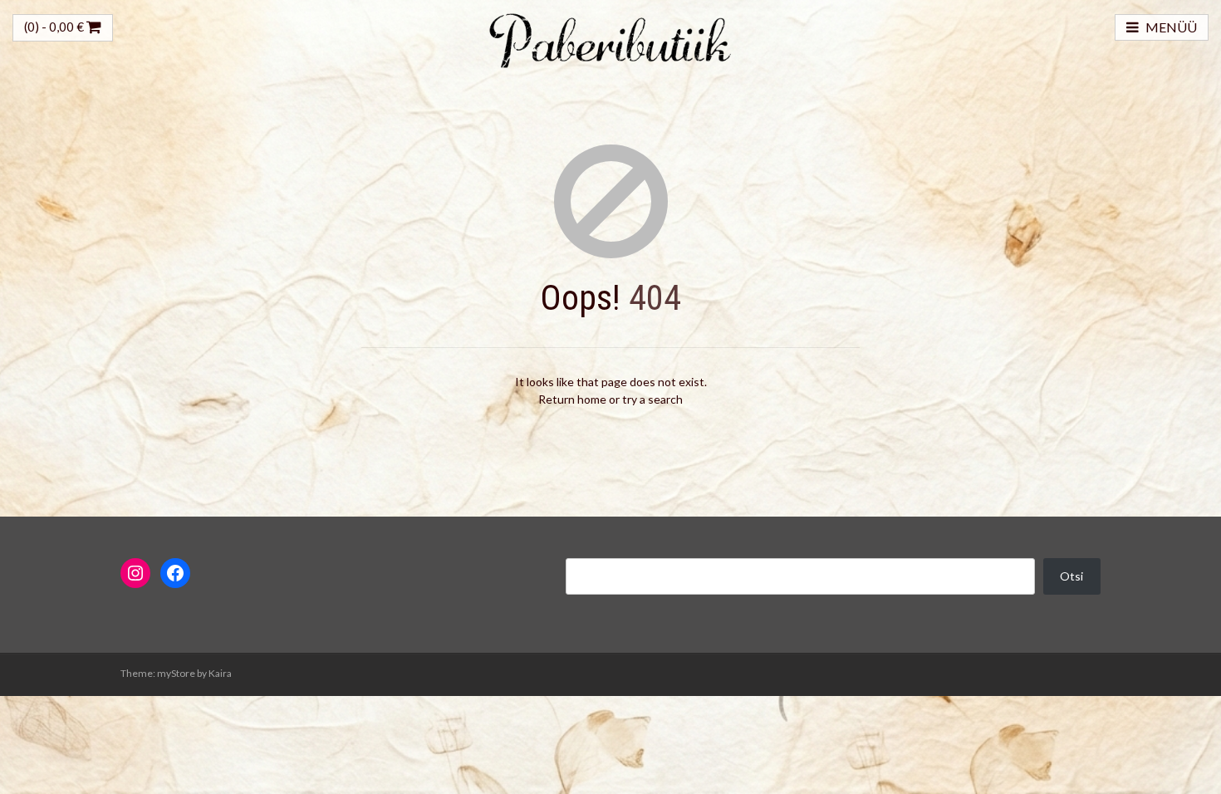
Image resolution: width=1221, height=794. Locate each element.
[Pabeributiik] (610, 38)
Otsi (1071, 576)
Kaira (220, 673)
